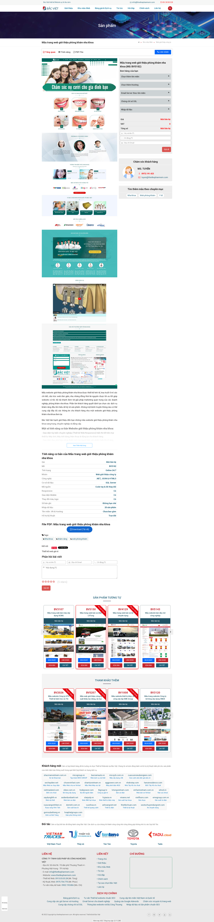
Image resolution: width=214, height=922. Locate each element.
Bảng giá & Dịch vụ (103, 8)
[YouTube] (164, 915)
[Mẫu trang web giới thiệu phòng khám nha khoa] (79, 223)
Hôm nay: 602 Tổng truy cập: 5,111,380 (107, 921)
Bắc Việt (97, 914)
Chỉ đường (4, 902)
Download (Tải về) (80, 529)
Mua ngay (52, 660)
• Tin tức (100, 871)
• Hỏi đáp (101, 875)
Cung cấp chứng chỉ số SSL (70, 904)
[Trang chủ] (139, 42)
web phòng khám (79, 539)
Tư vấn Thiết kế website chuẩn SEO (99, 898)
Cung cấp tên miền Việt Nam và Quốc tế (137, 898)
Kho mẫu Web (84, 8)
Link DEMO (164, 52)
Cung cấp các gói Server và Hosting (62, 901)
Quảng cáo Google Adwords (126, 901)
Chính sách (144, 8)
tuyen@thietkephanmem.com (155, 177)
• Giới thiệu (101, 863)
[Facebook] (149, 915)
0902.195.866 (68, 885)
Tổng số (124, 128)
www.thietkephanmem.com (63, 875)
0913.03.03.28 (61, 878)
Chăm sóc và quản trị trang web (157, 901)
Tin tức (119, 8)
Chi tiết (65, 665)
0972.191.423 (148, 173)
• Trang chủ (102, 859)
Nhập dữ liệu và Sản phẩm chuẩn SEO (143, 904)
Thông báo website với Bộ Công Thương (104, 904)
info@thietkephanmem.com (61, 872)
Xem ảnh (52, 665)
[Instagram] (154, 915)
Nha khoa (49, 539)
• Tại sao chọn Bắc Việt (107, 883)
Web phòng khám (147, 195)
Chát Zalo (4, 908)
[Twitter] (159, 915)
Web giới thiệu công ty (163, 42)
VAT (122, 124)
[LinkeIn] (170, 915)
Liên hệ (157, 8)
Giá (122, 119)
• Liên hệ (100, 887)
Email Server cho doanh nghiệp (96, 901)
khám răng (62, 539)
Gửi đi (46, 588)
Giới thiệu (68, 8)
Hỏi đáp (131, 8)
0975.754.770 (62, 882)
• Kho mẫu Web (103, 867)
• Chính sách (102, 879)
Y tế (161, 195)
